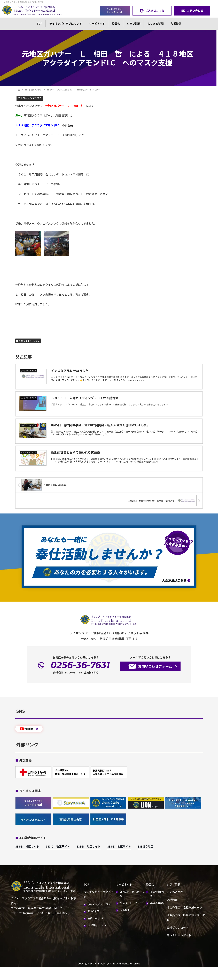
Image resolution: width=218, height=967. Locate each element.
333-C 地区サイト (58, 846)
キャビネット (97, 23)
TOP (39, 23)
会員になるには (96, 918)
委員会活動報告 (157, 894)
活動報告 (125, 910)
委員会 (116, 23)
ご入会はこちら (154, 11)
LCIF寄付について (97, 925)
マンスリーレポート (179, 935)
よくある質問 (155, 23)
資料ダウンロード (178, 927)
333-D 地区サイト (88, 846)
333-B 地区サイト (27, 846)
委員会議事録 (157, 903)
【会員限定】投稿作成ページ (184, 907)
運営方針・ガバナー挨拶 (132, 894)
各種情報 (175, 23)
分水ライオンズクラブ (29, 340)
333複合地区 (145, 846)
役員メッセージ (128, 903)
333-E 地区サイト (119, 846)
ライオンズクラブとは (100, 904)
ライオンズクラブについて (65, 23)
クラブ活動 (134, 23)
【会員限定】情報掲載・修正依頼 (186, 917)
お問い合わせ (195, 11)
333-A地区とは (96, 911)
